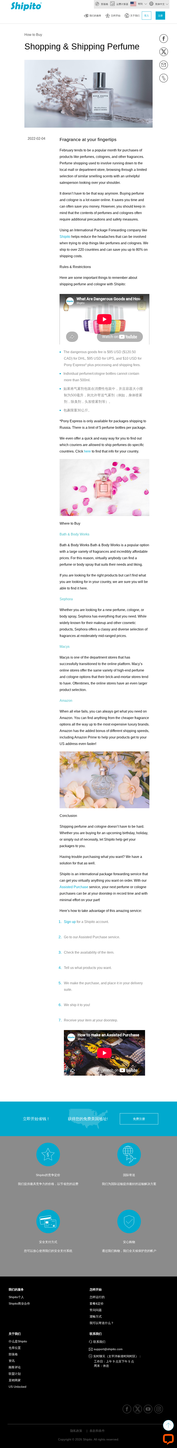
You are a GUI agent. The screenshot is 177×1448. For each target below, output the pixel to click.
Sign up (70, 922)
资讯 (12, 1360)
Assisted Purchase (74, 887)
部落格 (104, 4)
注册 (160, 15)
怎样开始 (115, 15)
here (87, 451)
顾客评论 (15, 1367)
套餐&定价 (97, 1303)
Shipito (65, 236)
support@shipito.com (108, 1349)
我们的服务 (95, 15)
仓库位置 (15, 1348)
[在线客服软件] (168, 1439)
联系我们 (97, 1333)
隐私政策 (76, 1430)
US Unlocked (17, 1386)
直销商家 (15, 1380)
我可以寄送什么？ (102, 1323)
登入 (146, 15)
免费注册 (139, 1119)
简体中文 (160, 4)
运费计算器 (122, 4)
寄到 (140, 4)
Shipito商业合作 (19, 1303)
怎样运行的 (97, 1297)
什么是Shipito (18, 1341)
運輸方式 (96, 1316)
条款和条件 (97, 1430)
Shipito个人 (16, 1297)
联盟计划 (15, 1373)
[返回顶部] (168, 1425)
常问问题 (96, 1310)
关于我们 (135, 15)
